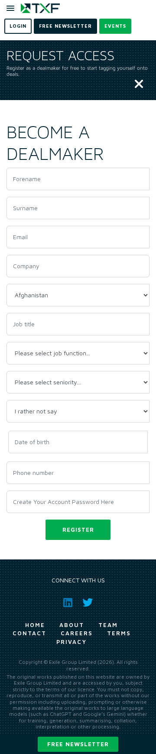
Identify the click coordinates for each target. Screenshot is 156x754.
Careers (77, 633)
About (71, 624)
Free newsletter (78, 744)
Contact (29, 633)
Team (108, 624)
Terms (119, 633)
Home (35, 624)
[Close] (139, 84)
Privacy (71, 641)
